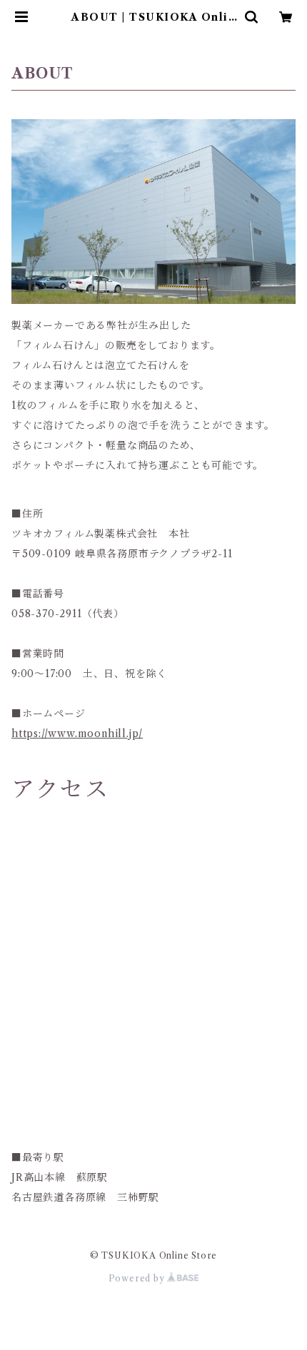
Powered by (138, 1278)
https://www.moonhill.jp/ (77, 733)
